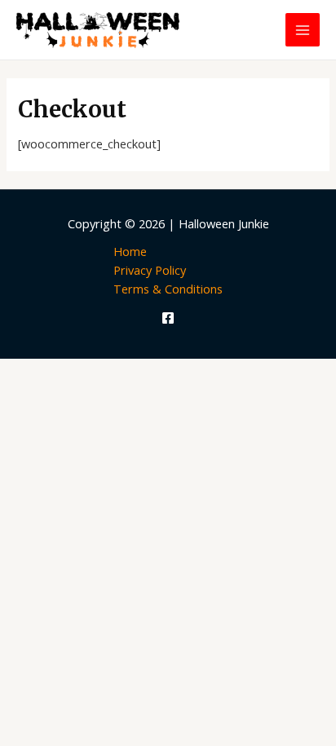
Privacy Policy (149, 270)
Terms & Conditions (168, 288)
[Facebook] (168, 317)
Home (130, 251)
